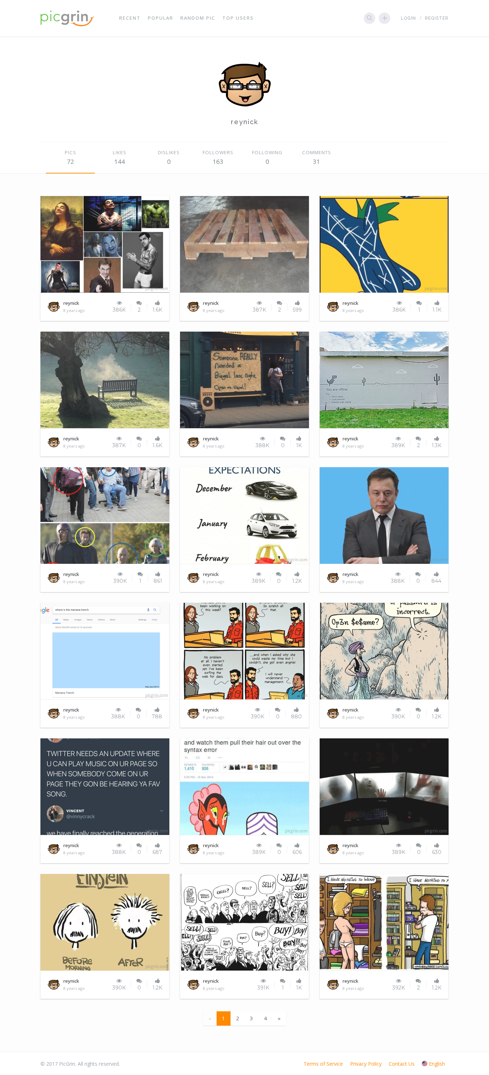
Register (437, 18)
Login (408, 18)
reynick (244, 122)
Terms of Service (323, 1063)
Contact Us (402, 1063)
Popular (160, 18)
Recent (130, 18)
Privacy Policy (366, 1063)
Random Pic (197, 18)
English (437, 1063)
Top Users (238, 18)
